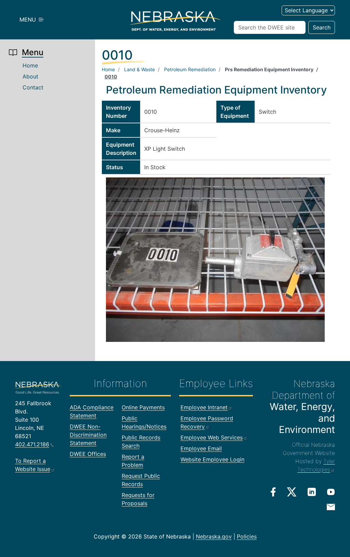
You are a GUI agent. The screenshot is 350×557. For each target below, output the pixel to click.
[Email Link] (331, 506)
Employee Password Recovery (206, 422)
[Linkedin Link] (312, 491)
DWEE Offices (88, 453)
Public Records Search (141, 441)
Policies (247, 536)
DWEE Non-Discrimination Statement (88, 434)
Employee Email (201, 448)
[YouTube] (331, 491)
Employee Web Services (211, 437)
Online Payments (143, 407)
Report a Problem (133, 460)
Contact (33, 87)
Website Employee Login (212, 459)
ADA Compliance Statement (91, 411)
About (30, 76)
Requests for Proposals (138, 499)
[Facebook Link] (273, 492)
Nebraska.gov (214, 536)
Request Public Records (141, 479)
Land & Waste (139, 69)
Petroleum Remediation (190, 69)
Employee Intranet (204, 407)
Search (322, 27)
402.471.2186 (32, 444)
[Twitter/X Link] (292, 492)
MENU (28, 19)
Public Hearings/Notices (144, 422)
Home (30, 65)
